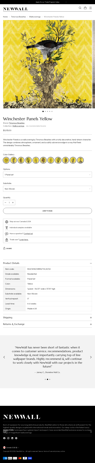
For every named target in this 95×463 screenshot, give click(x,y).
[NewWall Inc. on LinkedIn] (12, 438)
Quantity (6, 197)
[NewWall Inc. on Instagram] (8, 438)
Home (5, 17)
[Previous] (29, 2)
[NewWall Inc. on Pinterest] (16, 438)
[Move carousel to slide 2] (47, 379)
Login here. (23, 239)
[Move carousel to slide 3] (49, 379)
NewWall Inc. (20, 451)
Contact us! (28, 233)
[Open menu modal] (90, 7)
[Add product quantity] (13, 202)
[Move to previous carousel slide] (84, 398)
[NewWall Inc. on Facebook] (4, 438)
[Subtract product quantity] (5, 202)
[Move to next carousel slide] (90, 397)
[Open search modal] (81, 7)
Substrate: (7, 183)
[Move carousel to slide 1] (45, 379)
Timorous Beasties (18, 17)
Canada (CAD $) (11, 447)
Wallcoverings (35, 17)
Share (9, 248)
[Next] (66, 2)
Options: (6, 169)
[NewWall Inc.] (15, 9)
